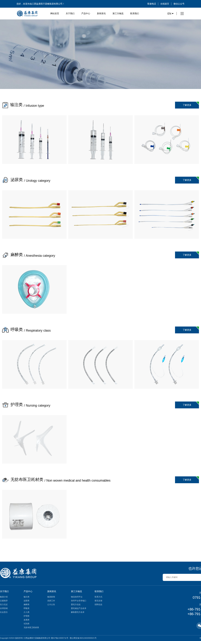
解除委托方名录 (77, 612)
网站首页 (54, 13)
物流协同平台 (76, 597)
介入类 (26, 612)
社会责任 (4, 612)
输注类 (26, 597)
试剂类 (26, 624)
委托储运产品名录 (78, 608)
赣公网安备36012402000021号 (83, 638)
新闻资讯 (101, 13)
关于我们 (70, 13)
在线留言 (164, 4)
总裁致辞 (4, 601)
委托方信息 (76, 604)
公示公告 (51, 604)
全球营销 (4, 608)
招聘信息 (98, 604)
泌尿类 (26, 601)
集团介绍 (4, 597)
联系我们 (134, 13)
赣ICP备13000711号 (59, 638)
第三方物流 (118, 13)
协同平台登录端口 (78, 601)
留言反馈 (98, 601)
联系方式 (98, 597)
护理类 (26, 616)
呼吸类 (26, 608)
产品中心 (85, 13)
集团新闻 (51, 597)
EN (169, 13)
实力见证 (4, 604)
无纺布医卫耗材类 (31, 627)
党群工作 (51, 601)
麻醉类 (26, 604)
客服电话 (151, 4)
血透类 (26, 620)
